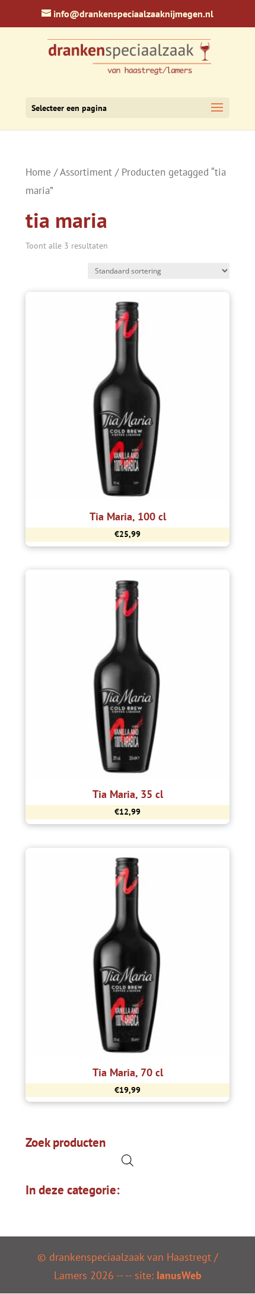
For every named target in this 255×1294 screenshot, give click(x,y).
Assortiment (86, 172)
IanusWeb (179, 1275)
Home (38, 172)
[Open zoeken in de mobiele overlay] (127, 1160)
